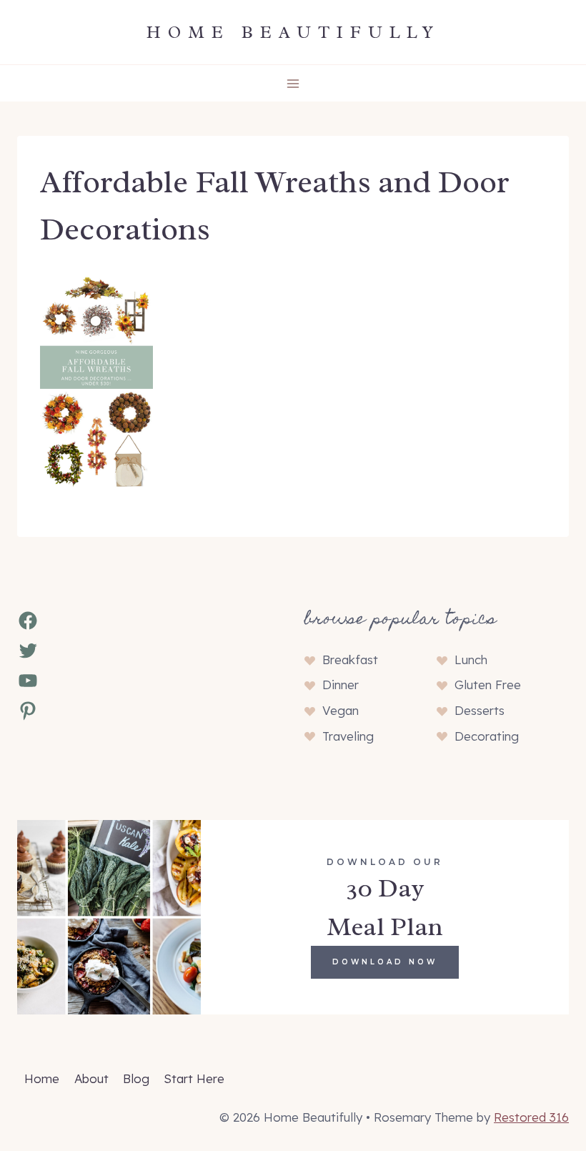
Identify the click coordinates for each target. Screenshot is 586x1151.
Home (41, 1078)
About (91, 1078)
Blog (136, 1078)
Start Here (194, 1078)
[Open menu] (293, 83)
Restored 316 (531, 1117)
